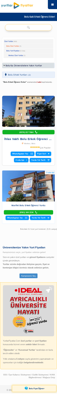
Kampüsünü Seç (28, 276)
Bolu (33, 144)
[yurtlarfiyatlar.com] (23, 5)
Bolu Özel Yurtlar (12, 46)
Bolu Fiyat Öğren (36, 388)
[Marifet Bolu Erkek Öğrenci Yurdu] (28, 186)
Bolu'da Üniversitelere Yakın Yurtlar (24, 65)
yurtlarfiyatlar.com (52, 4)
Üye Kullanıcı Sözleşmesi (20, 375)
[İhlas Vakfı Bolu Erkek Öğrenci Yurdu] (28, 111)
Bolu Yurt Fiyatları (15, 51)
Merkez (27, 144)
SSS (5, 375)
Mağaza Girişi (49, 377)
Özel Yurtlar (8, 41)
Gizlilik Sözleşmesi (40, 375)
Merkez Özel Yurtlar (15, 55)
